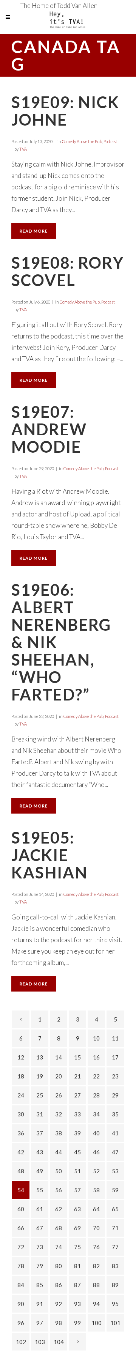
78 (20, 1265)
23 (115, 1076)
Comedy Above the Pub (82, 141)
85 (39, 1284)
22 (96, 1076)
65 (115, 1209)
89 (115, 1284)
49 (39, 1171)
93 (77, 1303)
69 (77, 1228)
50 (58, 1171)
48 (20, 1171)
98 (58, 1322)
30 (20, 1114)
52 (96, 1171)
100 (96, 1322)
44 (58, 1152)
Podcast (110, 141)
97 (39, 1322)
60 (20, 1209)
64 (96, 1209)
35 (115, 1114)
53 (115, 1171)
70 (96, 1228)
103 (40, 1341)
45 (77, 1152)
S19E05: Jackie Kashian (49, 855)
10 (96, 1038)
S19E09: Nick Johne (65, 111)
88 (96, 1284)
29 (115, 1095)
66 (20, 1228)
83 (115, 1265)
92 (58, 1303)
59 (115, 1190)
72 (20, 1247)
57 (77, 1190)
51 (77, 1171)
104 (59, 1341)
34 (96, 1114)
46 (96, 1152)
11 (115, 1038)
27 (77, 1095)
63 (77, 1209)
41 (115, 1133)
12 (20, 1057)
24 (20, 1095)
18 (20, 1076)
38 (58, 1133)
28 (96, 1095)
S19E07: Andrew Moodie (49, 429)
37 (39, 1133)
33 (77, 1114)
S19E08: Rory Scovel (67, 271)
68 (58, 1228)
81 (77, 1265)
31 (39, 1114)
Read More (34, 230)
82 (96, 1265)
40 (96, 1133)
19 (39, 1076)
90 (20, 1303)
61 (39, 1209)
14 (58, 1057)
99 (77, 1322)
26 (58, 1095)
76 (96, 1247)
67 (39, 1228)
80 (58, 1265)
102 (21, 1341)
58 (96, 1190)
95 (115, 1303)
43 (39, 1152)
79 (39, 1265)
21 (77, 1076)
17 (115, 1057)
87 (77, 1284)
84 (20, 1284)
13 (39, 1057)
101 (115, 1322)
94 (96, 1303)
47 (115, 1152)
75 (77, 1247)
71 (115, 1228)
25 (39, 1095)
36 (20, 1133)
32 (58, 1114)
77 (115, 1247)
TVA (23, 148)
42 (20, 1152)
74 (58, 1247)
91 (39, 1303)
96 (20, 1322)
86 (58, 1284)
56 (58, 1190)
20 (58, 1076)
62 (58, 1209)
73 (39, 1247)
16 (96, 1057)
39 (77, 1133)
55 (39, 1190)
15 (77, 1057)
